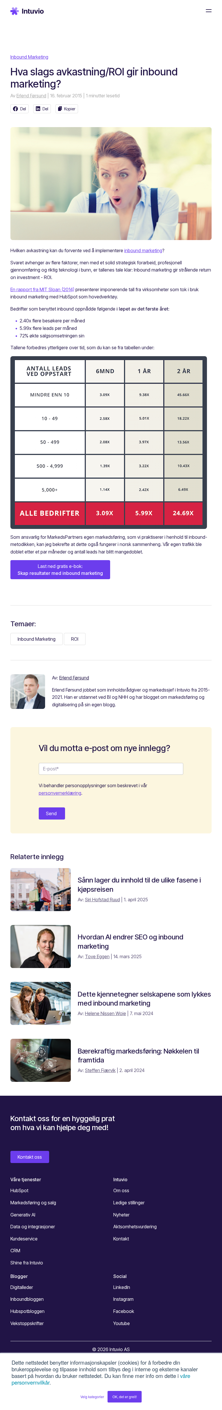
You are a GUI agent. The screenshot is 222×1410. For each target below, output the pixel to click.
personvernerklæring (60, 793)
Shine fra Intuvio (26, 1263)
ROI (74, 639)
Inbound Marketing (29, 57)
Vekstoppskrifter (27, 1323)
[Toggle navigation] (207, 10)
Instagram (123, 1299)
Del (23, 108)
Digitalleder (21, 1287)
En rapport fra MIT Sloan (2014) (42, 289)
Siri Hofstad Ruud (102, 899)
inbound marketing (143, 250)
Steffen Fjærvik (100, 1070)
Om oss (121, 1190)
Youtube (121, 1323)
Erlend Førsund (31, 96)
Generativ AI (22, 1215)
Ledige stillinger (129, 1202)
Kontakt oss (30, 1157)
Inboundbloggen (27, 1299)
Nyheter (121, 1215)
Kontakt (121, 1239)
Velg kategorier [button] (92, 1396)
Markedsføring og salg (33, 1202)
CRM (15, 1250)
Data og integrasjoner (32, 1226)
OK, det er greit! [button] (124, 1396)
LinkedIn (121, 1287)
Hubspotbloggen (27, 1311)
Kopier (69, 108)
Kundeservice (24, 1239)
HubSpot (19, 1190)
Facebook (123, 1311)
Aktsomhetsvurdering (135, 1226)
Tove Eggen (97, 956)
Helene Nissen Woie (105, 1013)
